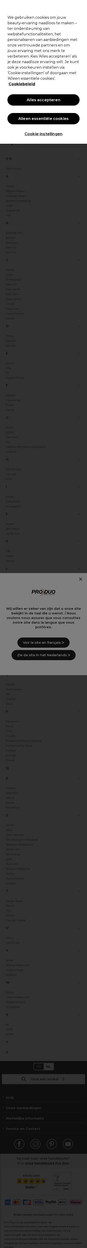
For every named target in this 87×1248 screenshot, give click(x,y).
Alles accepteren (43, 100)
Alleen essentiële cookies (43, 118)
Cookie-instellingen (43, 134)
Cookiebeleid (22, 84)
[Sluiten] (81, 6)
